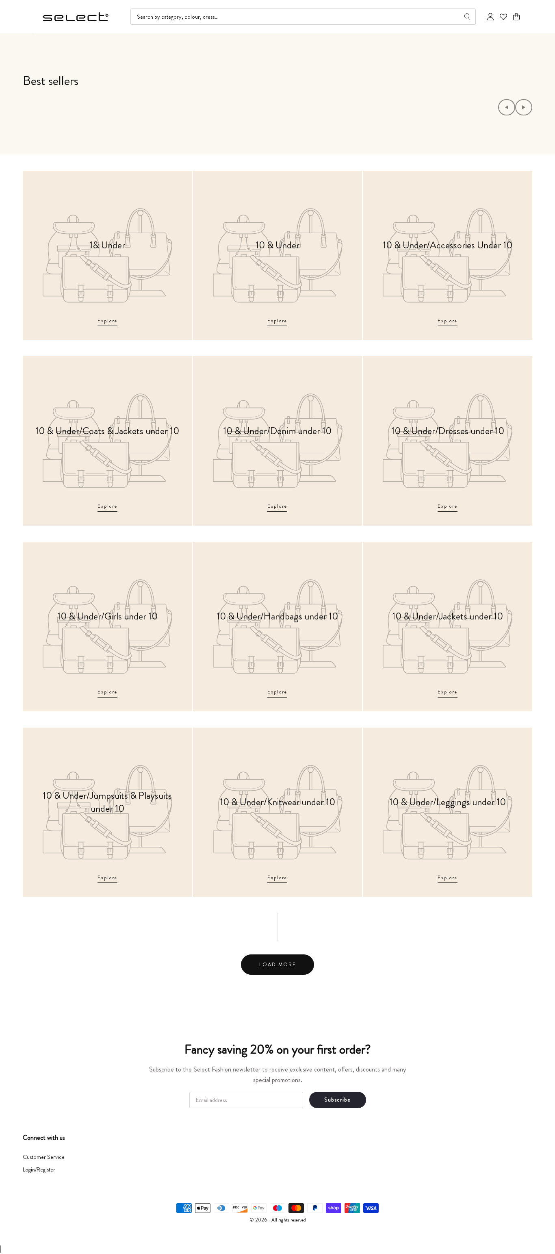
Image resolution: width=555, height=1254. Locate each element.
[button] (516, 17)
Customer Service (44, 1157)
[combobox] (303, 16)
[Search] (467, 16)
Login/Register (39, 1169)
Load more (277, 964)
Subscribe (337, 1099)
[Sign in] (490, 16)
